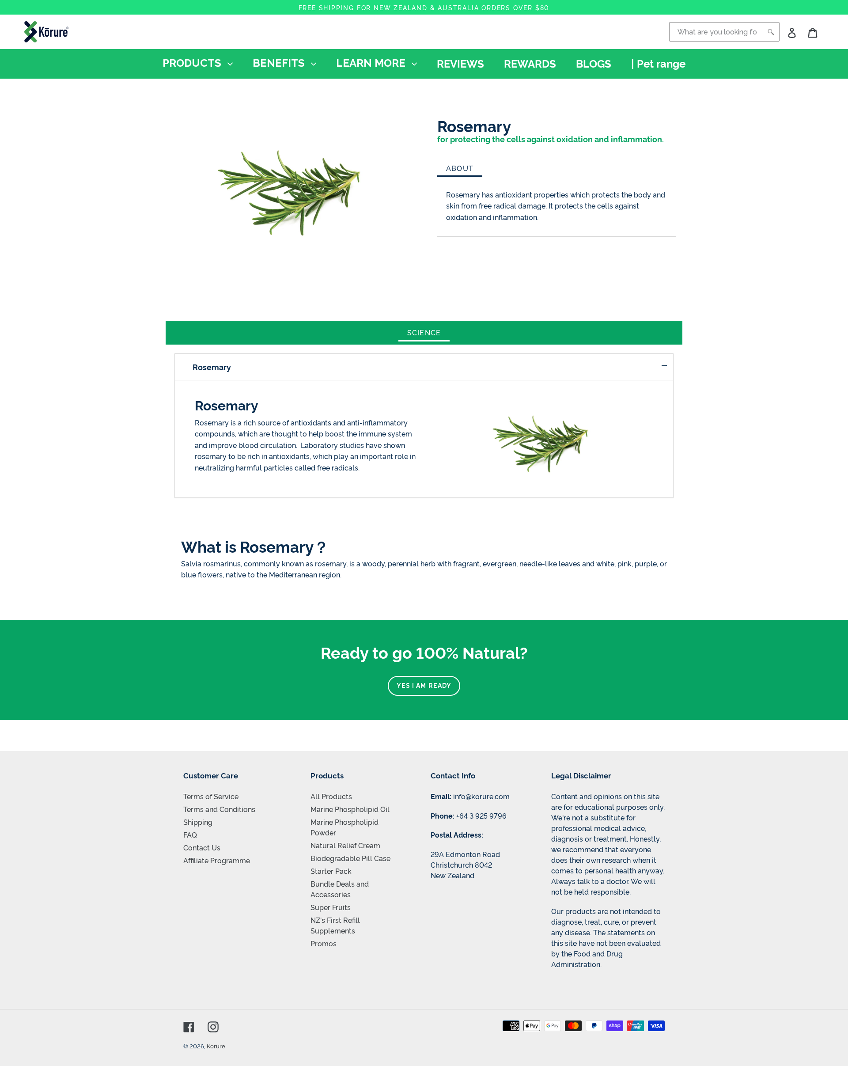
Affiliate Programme (216, 860)
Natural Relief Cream (345, 845)
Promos (323, 943)
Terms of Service (210, 796)
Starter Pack (331, 871)
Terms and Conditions (219, 809)
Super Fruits (330, 907)
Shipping (197, 822)
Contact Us (201, 847)
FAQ (190, 834)
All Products (331, 796)
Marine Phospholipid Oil (350, 809)
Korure (216, 1046)
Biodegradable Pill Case (350, 858)
